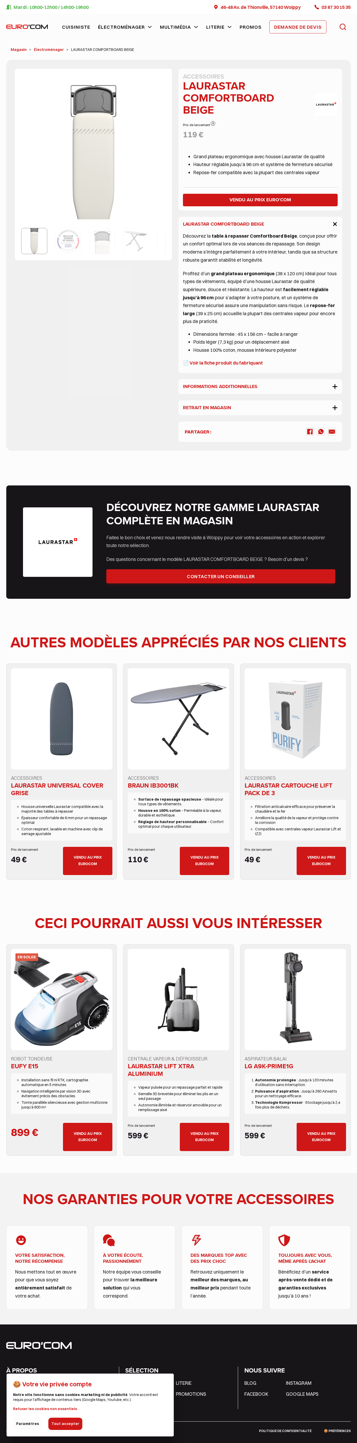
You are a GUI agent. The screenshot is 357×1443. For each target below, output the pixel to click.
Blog (250, 1383)
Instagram (299, 1383)
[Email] (332, 432)
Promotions (191, 1394)
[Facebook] (310, 432)
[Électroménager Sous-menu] (149, 27)
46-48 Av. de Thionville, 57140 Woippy (261, 7)
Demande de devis (298, 27)
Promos (251, 27)
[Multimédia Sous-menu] (196, 27)
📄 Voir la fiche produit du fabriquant (223, 363)
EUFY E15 (24, 1066)
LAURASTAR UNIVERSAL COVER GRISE (57, 789)
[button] (159, 82)
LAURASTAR (288, 507)
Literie (215, 27)
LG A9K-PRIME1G (269, 1066)
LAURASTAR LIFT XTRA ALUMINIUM (161, 1069)
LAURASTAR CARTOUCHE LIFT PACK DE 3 (288, 789)
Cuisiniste (76, 27)
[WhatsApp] (321, 432)
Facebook (256, 1394)
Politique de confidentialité (285, 1431)
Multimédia (175, 27)
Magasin (19, 49)
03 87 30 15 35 (336, 7)
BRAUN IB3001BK (153, 785)
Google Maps (302, 1394)
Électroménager (121, 27)
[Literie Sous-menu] (229, 27)
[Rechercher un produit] (343, 27)
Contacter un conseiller (221, 576)
